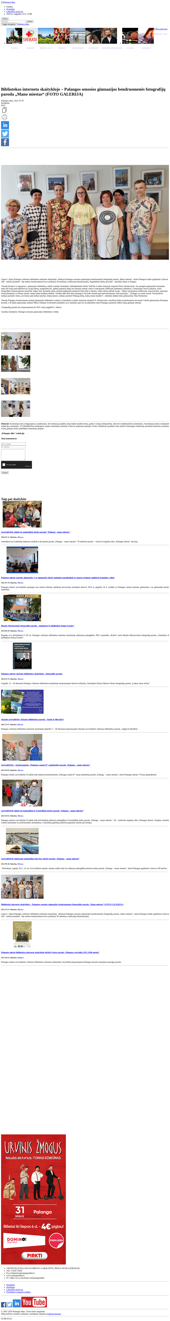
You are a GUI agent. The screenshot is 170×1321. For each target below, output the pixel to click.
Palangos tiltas (23, 24)
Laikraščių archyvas (14, 11)
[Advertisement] (85, 66)
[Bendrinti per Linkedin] (5, 128)
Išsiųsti (5, 473)
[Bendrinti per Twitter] (5, 137)
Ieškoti (29, 22)
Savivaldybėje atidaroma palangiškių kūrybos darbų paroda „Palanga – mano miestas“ (40, 859)
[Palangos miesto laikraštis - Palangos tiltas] (8, 2)
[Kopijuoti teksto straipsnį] (4, 113)
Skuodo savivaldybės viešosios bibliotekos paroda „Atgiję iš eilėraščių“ (32, 719)
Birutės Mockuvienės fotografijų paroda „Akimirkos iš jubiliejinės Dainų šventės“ (37, 626)
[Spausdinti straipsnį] (4, 120)
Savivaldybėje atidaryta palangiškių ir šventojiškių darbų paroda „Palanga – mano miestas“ (42, 811)
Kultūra (21, 958)
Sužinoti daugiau (54, 1314)
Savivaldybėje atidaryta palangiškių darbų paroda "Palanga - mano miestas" (35, 532)
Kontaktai (10, 9)
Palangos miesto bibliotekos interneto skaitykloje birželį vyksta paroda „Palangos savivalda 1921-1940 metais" (50, 952)
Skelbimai (10, 1287)
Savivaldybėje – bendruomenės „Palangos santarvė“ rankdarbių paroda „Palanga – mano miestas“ (45, 765)
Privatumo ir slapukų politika (18, 1292)
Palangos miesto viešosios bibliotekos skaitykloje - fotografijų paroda (31, 674)
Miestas (20, 537)
